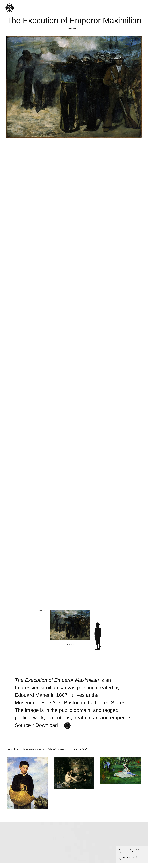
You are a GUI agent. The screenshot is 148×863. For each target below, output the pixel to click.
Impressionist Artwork (33, 749)
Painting (86, 687)
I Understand (128, 857)
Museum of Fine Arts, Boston (47, 702)
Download (46, 725)
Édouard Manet (72, 28)
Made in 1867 (80, 749)
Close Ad (134, 522)
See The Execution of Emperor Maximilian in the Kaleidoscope (67, 726)
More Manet (13, 749)
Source (23, 725)
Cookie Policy (131, 852)
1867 (61, 695)
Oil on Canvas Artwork (59, 749)
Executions (59, 717)
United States (110, 702)
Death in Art (86, 717)
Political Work (29, 717)
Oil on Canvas (61, 687)
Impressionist (30, 687)
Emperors (121, 717)
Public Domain (74, 710)
